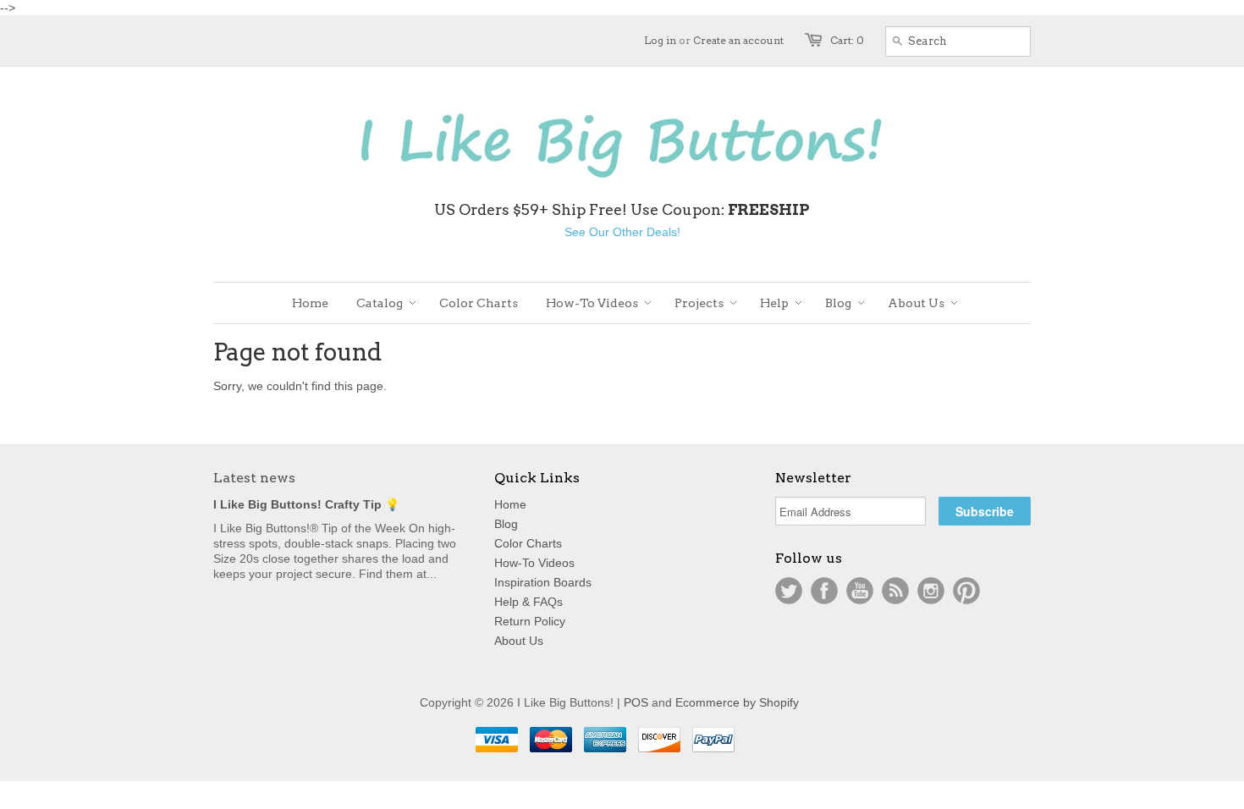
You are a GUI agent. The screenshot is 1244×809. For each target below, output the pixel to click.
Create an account (738, 40)
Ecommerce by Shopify (737, 702)
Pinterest (966, 590)
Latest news (254, 478)
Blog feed (895, 590)
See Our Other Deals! (622, 232)
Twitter (788, 590)
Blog (506, 524)
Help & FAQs (528, 601)
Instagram (930, 590)
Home (510, 504)
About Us (518, 640)
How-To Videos (534, 563)
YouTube (859, 590)
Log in (660, 40)
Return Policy (529, 621)
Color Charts (528, 543)
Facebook (824, 590)
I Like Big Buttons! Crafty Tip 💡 (306, 504)
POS (636, 702)
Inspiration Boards (543, 582)
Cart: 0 (847, 40)
